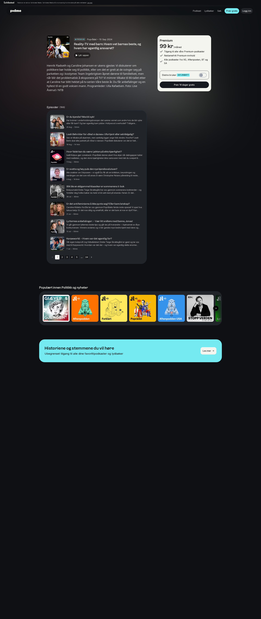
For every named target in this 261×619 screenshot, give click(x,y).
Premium (166, 40)
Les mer (89, 3)
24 (86, 257)
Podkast (197, 11)
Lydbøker (209, 11)
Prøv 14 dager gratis (184, 84)
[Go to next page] (91, 257)
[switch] (203, 75)
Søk (219, 11)
